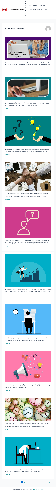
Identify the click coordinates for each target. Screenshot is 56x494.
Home (30, 5)
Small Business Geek (25, 9)
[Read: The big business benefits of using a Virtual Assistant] (28, 48)
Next (50, 482)
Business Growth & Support (34, 9)
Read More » (7, 69)
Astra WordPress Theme (38, 489)
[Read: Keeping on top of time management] (28, 409)
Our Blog (45, 9)
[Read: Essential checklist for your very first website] (28, 88)
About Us (31, 13)
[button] (37, 5)
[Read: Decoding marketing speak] (28, 222)
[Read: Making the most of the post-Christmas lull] (28, 319)
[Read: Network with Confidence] (28, 176)
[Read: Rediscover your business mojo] (28, 270)
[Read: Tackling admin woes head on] (28, 451)
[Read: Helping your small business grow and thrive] (28, 130)
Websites (35, 5)
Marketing (42, 5)
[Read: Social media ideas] (28, 366)
